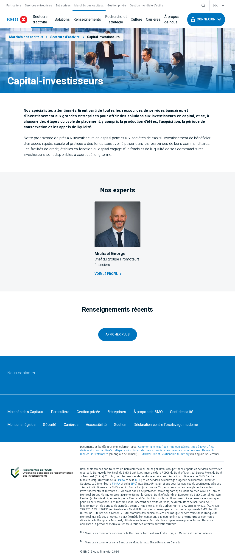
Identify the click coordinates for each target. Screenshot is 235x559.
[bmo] (16, 19)
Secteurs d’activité (65, 37)
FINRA (121, 480)
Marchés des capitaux (26, 37)
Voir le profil (106, 273)
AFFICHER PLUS (118, 334)
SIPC (138, 480)
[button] (206, 19)
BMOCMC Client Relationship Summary (165, 454)
